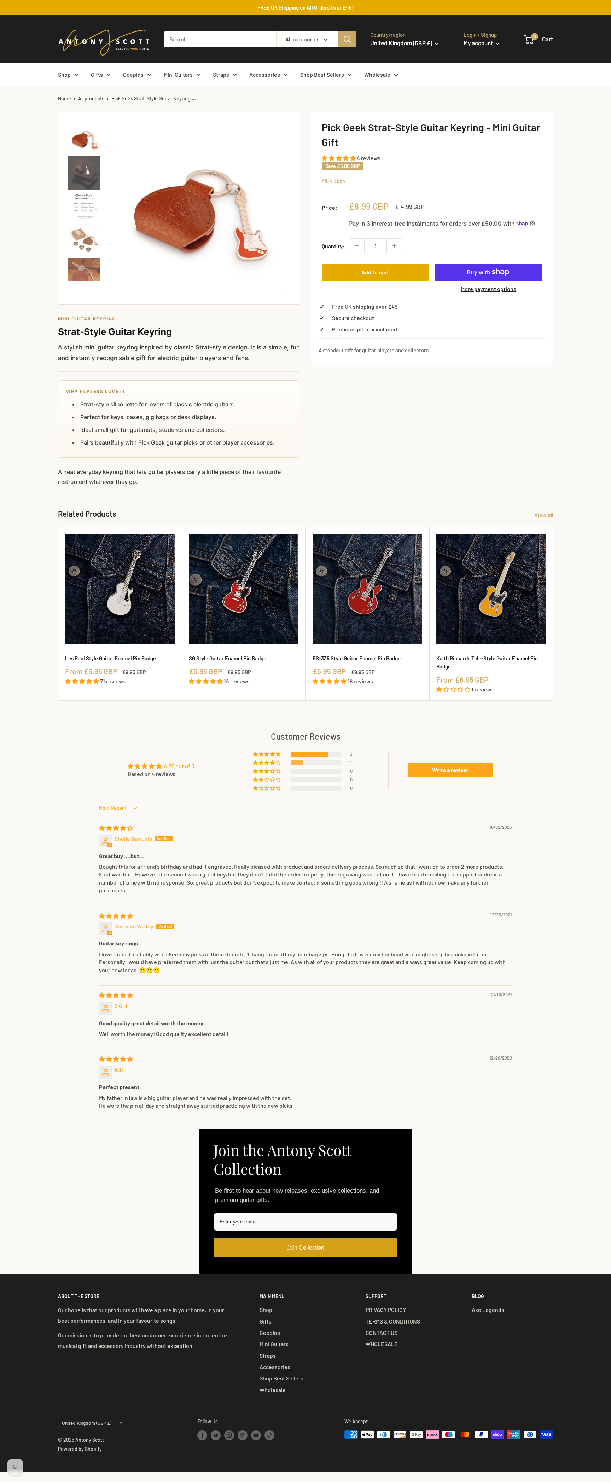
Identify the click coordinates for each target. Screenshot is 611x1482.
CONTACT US (381, 1332)
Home (64, 98)
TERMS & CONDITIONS (393, 1321)
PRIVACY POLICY (386, 1309)
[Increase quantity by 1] (394, 245)
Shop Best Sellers (322, 74)
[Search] (347, 39)
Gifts (97, 74)
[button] (339, 158)
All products (91, 98)
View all (544, 514)
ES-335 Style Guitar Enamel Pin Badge (357, 658)
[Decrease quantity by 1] (356, 245)
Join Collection (305, 1248)
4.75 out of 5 (179, 766)
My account (479, 42)
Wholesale (377, 74)
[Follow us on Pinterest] (243, 1435)
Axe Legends (488, 1309)
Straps (221, 74)
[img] (116, 827)
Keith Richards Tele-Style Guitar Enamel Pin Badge (487, 662)
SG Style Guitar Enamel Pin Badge (227, 658)
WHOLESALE (382, 1344)
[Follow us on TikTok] (269, 1435)
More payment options (488, 288)
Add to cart (375, 271)
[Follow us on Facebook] (202, 1435)
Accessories (264, 74)
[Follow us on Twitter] (216, 1435)
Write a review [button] (450, 769)
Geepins (133, 74)
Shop (64, 74)
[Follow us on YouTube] (256, 1435)
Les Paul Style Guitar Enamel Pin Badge (110, 658)
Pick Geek (333, 180)
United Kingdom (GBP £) (86, 1423)
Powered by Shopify (80, 1449)
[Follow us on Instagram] (229, 1435)
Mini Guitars (178, 74)
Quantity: (333, 245)
